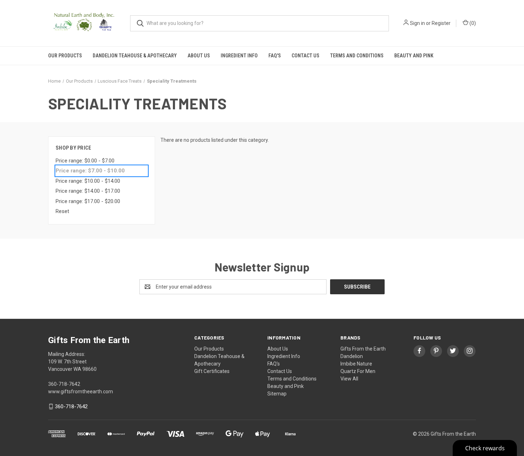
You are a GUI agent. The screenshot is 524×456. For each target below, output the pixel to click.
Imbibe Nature (356, 364)
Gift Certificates (212, 371)
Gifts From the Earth (363, 349)
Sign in (417, 23)
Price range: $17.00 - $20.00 (88, 201)
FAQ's (274, 55)
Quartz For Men (357, 371)
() (472, 23)
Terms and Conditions (357, 55)
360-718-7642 (71, 406)
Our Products (65, 55)
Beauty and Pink (413, 55)
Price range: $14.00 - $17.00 (88, 191)
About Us (198, 55)
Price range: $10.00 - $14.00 (88, 181)
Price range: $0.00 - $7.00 (85, 160)
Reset (62, 211)
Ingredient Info (239, 55)
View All (349, 379)
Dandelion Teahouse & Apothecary (135, 55)
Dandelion (351, 356)
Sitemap (277, 394)
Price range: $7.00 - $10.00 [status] (90, 170)
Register (441, 23)
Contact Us (305, 55)
